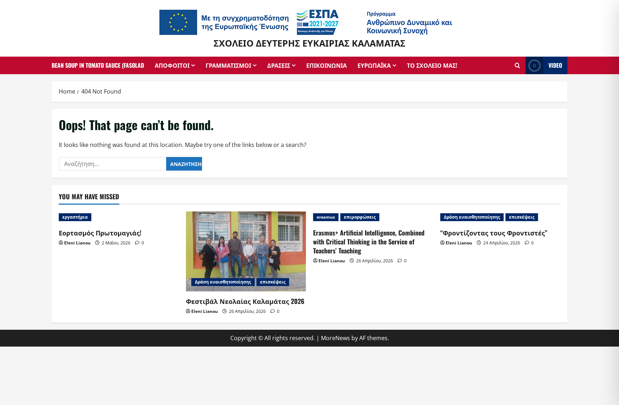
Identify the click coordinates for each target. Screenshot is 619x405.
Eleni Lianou (77, 243)
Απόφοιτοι (172, 65)
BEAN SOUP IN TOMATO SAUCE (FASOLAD (98, 65)
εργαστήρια (75, 217)
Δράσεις (278, 65)
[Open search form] (517, 65)
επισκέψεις (272, 282)
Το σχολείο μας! (432, 65)
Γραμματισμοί (228, 65)
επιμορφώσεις (360, 217)
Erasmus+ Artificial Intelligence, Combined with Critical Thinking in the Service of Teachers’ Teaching (368, 241)
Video (555, 65)
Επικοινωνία (326, 65)
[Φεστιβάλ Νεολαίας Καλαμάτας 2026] (246, 251)
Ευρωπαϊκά (374, 65)
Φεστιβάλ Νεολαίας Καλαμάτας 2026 (245, 301)
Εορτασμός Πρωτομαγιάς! (100, 232)
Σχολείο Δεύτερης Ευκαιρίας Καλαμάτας (309, 42)
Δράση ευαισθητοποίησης (223, 282)
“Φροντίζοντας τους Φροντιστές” (493, 232)
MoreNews (335, 338)
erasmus (326, 217)
